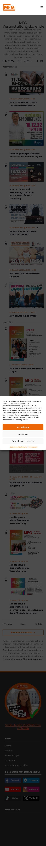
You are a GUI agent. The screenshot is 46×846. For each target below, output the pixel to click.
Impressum (32, 447)
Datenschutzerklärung (18, 447)
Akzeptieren (23, 427)
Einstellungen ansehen (23, 441)
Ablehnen (23, 434)
